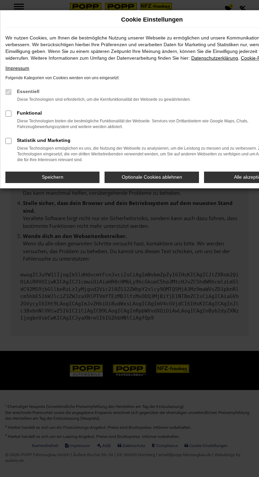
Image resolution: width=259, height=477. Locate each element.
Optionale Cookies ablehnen (152, 177)
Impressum (17, 68)
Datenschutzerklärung (214, 58)
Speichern (52, 177)
